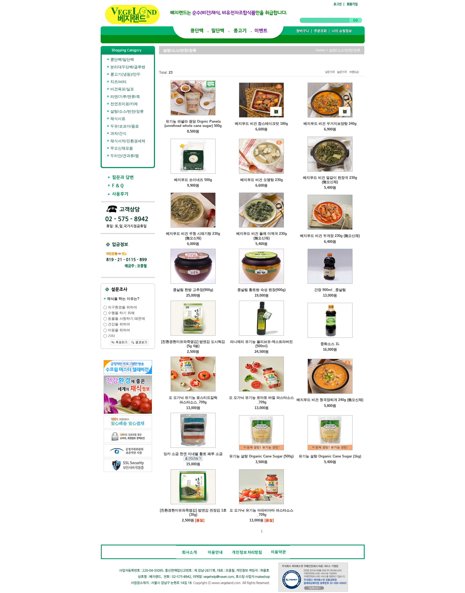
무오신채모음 (121, 148)
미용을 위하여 (118, 330)
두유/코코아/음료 (124, 126)
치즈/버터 (117, 82)
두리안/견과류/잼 (124, 156)
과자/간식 (117, 133)
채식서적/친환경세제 (127, 141)
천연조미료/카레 (123, 104)
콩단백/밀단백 (121, 59)
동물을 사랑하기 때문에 (126, 319)
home (320, 50)
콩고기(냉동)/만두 (124, 74)
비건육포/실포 (121, 89)
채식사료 (117, 118)
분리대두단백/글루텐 (127, 67)
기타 (111, 336)
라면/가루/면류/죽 (124, 96)
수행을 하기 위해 (121, 313)
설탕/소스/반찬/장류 (126, 111)
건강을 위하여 (118, 324)
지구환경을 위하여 (122, 307)
